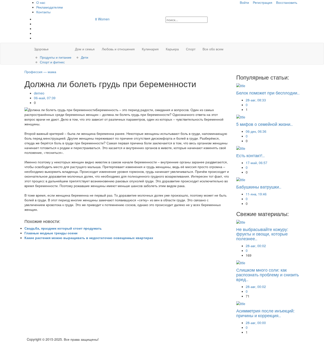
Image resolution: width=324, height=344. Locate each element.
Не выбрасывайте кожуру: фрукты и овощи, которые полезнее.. (262, 234)
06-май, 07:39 (45, 97)
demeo (39, 93)
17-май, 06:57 (256, 162)
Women (102, 19)
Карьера (172, 49)
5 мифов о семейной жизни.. (264, 124)
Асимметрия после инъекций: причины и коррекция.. (265, 312)
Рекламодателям (49, 7)
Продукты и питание (55, 57)
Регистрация (262, 2)
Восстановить (286, 2)
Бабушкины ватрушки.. (258, 187)
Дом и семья (85, 49)
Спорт (190, 49)
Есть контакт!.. (250, 155)
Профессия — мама (40, 71)
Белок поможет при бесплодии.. (268, 93)
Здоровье (41, 49)
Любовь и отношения (118, 49)
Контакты (43, 11)
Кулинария (150, 49)
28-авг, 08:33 (256, 100)
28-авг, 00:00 (256, 322)
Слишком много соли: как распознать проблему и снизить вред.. (267, 274)
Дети (84, 57)
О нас (40, 2)
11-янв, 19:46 (256, 194)
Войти (244, 2)
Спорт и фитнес (52, 62)
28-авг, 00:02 (256, 245)
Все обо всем (213, 49)
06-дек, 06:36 (256, 131)
